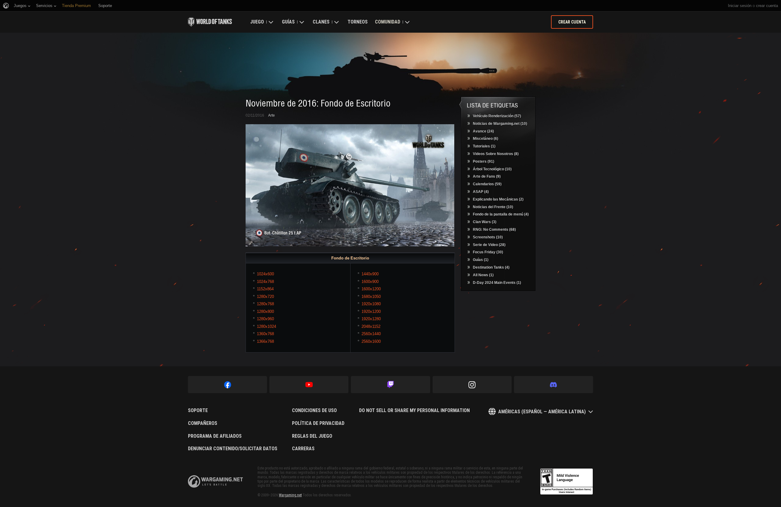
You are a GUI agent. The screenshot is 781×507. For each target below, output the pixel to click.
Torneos (357, 22)
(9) (487, 176)
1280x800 (265, 311)
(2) (498, 199)
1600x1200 (371, 289)
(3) (484, 222)
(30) (488, 252)
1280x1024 (266, 326)
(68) (494, 229)
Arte (271, 115)
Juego (257, 22)
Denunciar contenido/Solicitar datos (232, 448)
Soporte (198, 410)
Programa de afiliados (215, 436)
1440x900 (370, 274)
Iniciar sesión (739, 5)
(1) (484, 146)
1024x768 (265, 281)
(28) (489, 245)
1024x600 (265, 274)
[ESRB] (566, 481)
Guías (288, 22)
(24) (483, 131)
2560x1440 (371, 333)
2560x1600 (371, 341)
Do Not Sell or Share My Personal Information (414, 410)
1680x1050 (371, 296)
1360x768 (265, 333)
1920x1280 (371, 319)
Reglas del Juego (312, 436)
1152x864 (265, 289)
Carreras (303, 448)
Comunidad (387, 22)
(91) (483, 161)
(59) (487, 184)
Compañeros (202, 423)
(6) (485, 138)
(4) (481, 192)
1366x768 (265, 341)
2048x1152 (371, 326)
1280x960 (265, 319)
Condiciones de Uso (314, 410)
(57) (497, 116)
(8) (496, 154)
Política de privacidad (318, 423)
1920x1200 (371, 311)
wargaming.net (215, 481)
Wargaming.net (290, 495)
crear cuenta (767, 5)
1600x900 (370, 281)
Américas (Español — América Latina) (542, 412)
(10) (500, 123)
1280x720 (265, 296)
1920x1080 (371, 304)
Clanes (321, 22)
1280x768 (265, 304)
